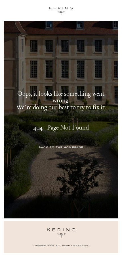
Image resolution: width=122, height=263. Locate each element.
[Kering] (61, 236)
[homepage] (61, 10)
